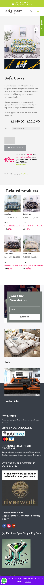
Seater (7, 128)
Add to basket (15, 148)
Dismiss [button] (28, 582)
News (20, 512)
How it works (21, 164)
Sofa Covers (25, 174)
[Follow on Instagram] (9, 526)
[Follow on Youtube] (13, 526)
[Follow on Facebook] (4, 526)
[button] (36, 29)
